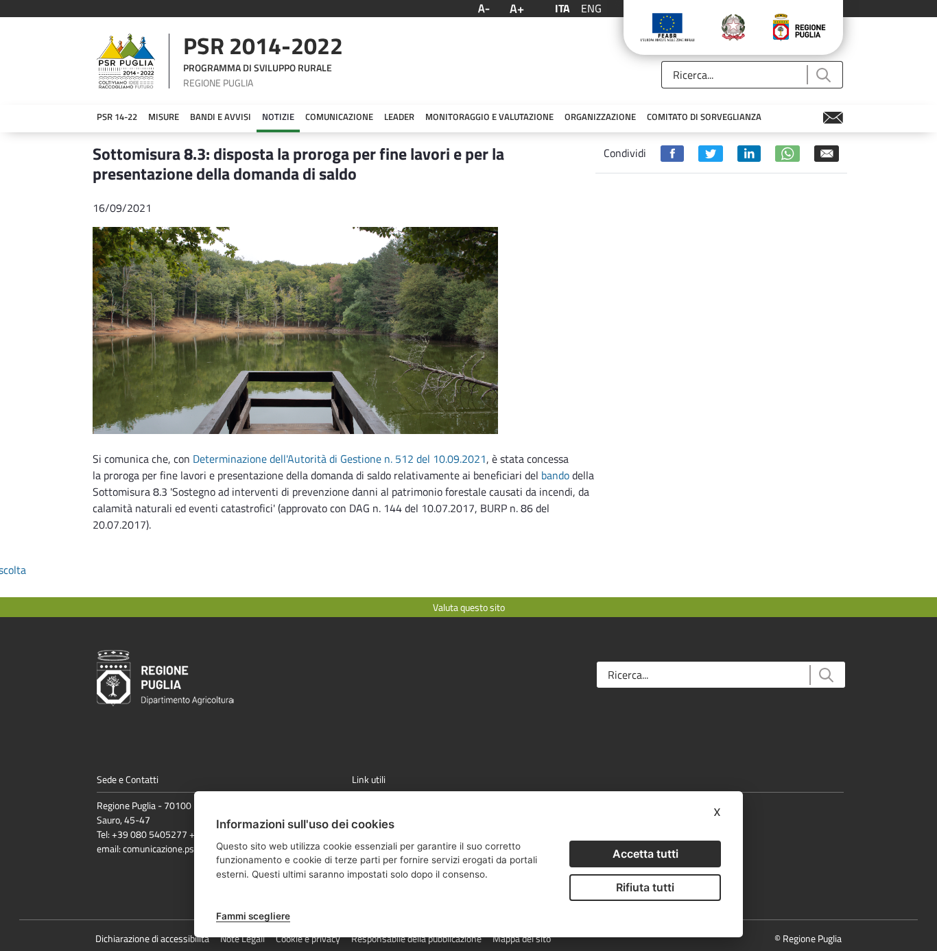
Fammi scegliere (253, 916)
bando (555, 475)
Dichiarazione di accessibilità (152, 938)
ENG (591, 8)
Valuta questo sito (469, 607)
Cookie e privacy (308, 938)
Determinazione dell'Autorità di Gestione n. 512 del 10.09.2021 (339, 458)
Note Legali (242, 938)
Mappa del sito (522, 938)
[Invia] (823, 75)
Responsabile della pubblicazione (416, 938)
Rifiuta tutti (645, 887)
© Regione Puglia (808, 938)
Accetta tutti (645, 853)
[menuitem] (117, 117)
